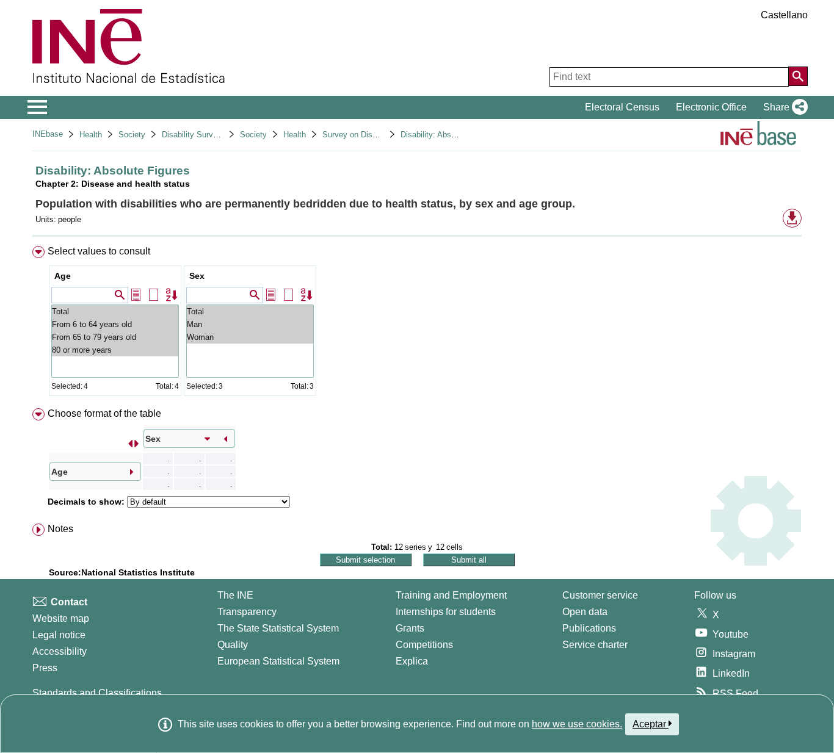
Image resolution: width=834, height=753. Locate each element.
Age (62, 276)
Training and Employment (451, 595)
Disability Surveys (194, 134)
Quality (232, 645)
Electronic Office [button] (711, 107)
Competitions (424, 645)
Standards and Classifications (97, 693)
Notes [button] (60, 529)
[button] (783, 107)
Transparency (247, 612)
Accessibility (59, 651)
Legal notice (58, 635)
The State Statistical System (278, 628)
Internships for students (446, 612)
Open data (584, 612)
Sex (197, 276)
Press (44, 668)
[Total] (115, 311)
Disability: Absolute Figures (449, 134)
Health (90, 134)
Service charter (595, 645)
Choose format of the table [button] (104, 413)
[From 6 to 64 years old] (115, 324)
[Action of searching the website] (798, 76)
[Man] (250, 324)
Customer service (600, 595)
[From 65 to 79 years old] (115, 337)
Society (131, 134)
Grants (410, 628)
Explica (412, 661)
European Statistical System (278, 661)
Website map (60, 618)
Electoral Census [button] (622, 107)
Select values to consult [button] (99, 251)
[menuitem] (417, 324)
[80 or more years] (115, 350)
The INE (235, 595)
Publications (589, 628)
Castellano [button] (784, 15)
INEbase (47, 134)
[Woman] (250, 337)
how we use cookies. (577, 724)
